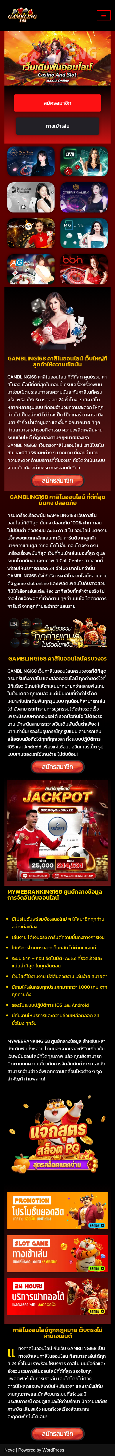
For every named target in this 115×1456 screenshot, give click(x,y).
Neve (9, 1449)
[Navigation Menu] (104, 15)
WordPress (53, 1449)
